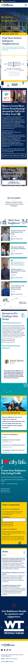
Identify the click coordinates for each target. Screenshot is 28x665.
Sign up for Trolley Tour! (13, 155)
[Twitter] (4, 650)
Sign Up (5, 490)
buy (11, 64)
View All (4, 437)
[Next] (26, 202)
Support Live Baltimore (12, 538)
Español (8, 658)
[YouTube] (10, 650)
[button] (14, 233)
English (3, 658)
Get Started (8, 340)
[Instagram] (7, 650)
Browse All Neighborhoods (14, 183)
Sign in (9, 1)
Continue (14, 74)
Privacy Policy (14, 658)
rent (17, 64)
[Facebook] (2, 650)
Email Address (6, 517)
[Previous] (1, 202)
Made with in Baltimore (7, 661)
